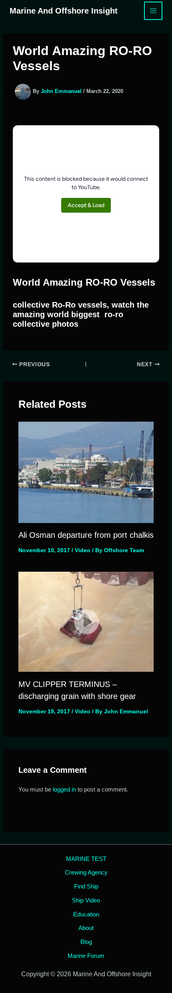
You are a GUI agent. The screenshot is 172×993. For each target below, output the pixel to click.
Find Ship (86, 886)
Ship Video (86, 900)
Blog (86, 941)
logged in (64, 789)
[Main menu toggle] (153, 11)
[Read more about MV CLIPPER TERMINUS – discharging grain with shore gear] (86, 621)
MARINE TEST (86, 858)
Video (82, 550)
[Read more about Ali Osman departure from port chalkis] (86, 471)
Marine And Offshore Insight (64, 10)
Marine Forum (86, 955)
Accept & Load (86, 205)
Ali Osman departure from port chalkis (86, 535)
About (86, 927)
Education (86, 914)
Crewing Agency (86, 872)
